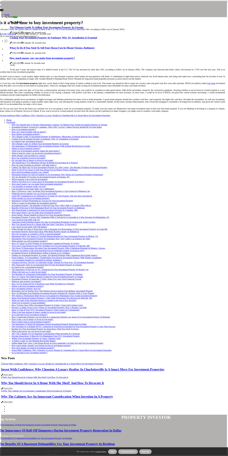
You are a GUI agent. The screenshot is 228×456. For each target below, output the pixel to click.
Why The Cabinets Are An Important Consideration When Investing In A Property (46, 334)
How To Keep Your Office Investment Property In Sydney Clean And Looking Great (47, 305)
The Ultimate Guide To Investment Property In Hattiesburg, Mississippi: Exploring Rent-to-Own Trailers (55, 136)
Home (7, 14)
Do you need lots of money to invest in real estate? (33, 160)
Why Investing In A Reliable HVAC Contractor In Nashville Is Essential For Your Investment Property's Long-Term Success (63, 326)
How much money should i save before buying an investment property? (41, 345)
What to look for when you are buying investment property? (36, 153)
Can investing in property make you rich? (29, 186)
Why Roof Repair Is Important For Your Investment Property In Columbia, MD (45, 210)
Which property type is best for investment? (30, 179)
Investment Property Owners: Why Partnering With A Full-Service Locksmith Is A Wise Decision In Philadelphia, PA (60, 217)
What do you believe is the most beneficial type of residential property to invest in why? (48, 250)
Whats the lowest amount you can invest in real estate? (34, 193)
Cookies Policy (100, 452)
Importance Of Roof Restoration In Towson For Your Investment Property (42, 201)
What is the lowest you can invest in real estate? (31, 331)
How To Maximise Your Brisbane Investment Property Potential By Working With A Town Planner (53, 293)
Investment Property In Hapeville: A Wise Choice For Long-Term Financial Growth (46, 279)
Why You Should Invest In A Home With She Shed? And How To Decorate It (44, 224)
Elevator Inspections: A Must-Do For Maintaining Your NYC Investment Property (46, 336)
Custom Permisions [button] (128, 452)
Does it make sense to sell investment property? (31, 322)
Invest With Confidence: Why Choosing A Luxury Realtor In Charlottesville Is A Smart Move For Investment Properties (61, 350)
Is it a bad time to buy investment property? (30, 315)
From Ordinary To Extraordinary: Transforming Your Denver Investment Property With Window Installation (56, 258)
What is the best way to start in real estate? (29, 272)
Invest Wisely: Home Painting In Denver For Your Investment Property (41, 215)
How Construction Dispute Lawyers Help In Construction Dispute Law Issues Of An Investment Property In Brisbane (61, 317)
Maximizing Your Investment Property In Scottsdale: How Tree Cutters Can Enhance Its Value (51, 239)
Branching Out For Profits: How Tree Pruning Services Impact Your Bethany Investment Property (52, 291)
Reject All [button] (145, 452)
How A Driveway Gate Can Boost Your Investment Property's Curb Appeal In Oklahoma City (51, 191)
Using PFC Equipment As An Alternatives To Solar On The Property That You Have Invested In (52, 196)
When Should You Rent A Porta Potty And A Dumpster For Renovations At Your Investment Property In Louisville (59, 229)
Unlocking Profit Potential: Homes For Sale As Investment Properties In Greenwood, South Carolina (53, 222)
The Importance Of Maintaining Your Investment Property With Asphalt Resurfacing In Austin (51, 146)
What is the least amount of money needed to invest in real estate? (39, 312)
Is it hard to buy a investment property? (28, 267)
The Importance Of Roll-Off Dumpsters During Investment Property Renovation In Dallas (49, 324)
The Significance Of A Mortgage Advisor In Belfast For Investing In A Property (45, 163)
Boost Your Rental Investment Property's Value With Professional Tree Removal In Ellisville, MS (52, 298)
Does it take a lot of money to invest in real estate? (32, 319)
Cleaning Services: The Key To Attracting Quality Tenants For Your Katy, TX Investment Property (53, 262)
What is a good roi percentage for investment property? (34, 203)
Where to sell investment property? (26, 148)
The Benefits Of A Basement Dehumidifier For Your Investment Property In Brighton (47, 274)
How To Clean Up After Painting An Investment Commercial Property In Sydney (45, 243)
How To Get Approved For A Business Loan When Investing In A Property (43, 284)
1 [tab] (5, 41)
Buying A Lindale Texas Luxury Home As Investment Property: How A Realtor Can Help (49, 307)
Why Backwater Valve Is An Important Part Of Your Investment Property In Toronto (47, 265)
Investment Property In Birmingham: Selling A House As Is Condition (41, 253)
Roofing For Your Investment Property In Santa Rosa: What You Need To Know (45, 329)
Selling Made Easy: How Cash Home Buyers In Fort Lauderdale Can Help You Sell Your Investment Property (57, 343)
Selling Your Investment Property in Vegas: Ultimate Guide (36, 338)
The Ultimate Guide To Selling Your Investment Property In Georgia (40, 144)
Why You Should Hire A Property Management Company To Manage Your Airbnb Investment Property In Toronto (59, 125)
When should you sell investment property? (30, 241)
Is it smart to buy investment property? (27, 141)
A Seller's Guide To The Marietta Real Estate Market (34, 341)
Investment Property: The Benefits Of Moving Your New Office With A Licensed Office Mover (51, 205)
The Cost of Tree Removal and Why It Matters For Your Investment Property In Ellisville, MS (51, 246)
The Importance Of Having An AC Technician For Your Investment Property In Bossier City (50, 269)
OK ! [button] (112, 452)
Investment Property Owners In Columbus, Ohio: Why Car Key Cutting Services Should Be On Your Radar (57, 127)
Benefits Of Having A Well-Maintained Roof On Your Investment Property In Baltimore (48, 208)
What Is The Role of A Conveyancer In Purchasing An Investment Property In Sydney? (48, 182)
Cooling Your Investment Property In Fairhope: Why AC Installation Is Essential (45, 139)
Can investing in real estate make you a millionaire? (33, 189)
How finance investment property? (26, 134)
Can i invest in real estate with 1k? (26, 220)
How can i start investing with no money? (29, 132)
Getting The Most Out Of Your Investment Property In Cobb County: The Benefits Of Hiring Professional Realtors (59, 167)
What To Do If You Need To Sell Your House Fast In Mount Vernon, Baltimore (45, 170)
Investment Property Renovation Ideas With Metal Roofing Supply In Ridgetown (45, 231)
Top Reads (10, 122)
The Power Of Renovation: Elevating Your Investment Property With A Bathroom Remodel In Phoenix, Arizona (58, 248)
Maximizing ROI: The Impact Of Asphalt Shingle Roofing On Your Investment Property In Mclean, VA (55, 236)
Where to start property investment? (26, 281)
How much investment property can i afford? (30, 172)
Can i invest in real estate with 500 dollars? (29, 227)
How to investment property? (24, 129)
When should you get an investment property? (31, 198)
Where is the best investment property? (28, 286)
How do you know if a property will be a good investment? (36, 234)
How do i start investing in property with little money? (34, 165)
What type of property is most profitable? (29, 303)
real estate (211, 83)
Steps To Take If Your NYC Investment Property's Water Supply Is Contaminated (45, 310)
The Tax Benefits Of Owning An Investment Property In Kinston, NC (41, 177)
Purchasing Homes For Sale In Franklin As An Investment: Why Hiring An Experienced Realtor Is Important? (57, 174)
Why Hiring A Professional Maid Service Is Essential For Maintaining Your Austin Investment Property (54, 296)
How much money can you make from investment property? (37, 212)
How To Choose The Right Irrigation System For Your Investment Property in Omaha (47, 277)
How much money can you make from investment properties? (37, 184)
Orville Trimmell (8, 34)
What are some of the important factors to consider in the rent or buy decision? (44, 300)
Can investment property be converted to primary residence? (37, 260)
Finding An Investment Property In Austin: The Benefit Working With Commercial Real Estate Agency (54, 255)
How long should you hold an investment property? (33, 348)
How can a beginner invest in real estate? (29, 158)
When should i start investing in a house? (29, 155)
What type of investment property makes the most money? (36, 151)
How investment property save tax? (26, 288)
